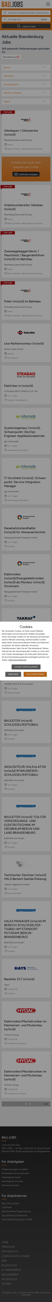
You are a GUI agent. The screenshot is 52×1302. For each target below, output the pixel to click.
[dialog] (26, 651)
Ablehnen (13, 674)
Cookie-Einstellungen (26, 667)
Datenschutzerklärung (17, 660)
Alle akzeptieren (35, 674)
